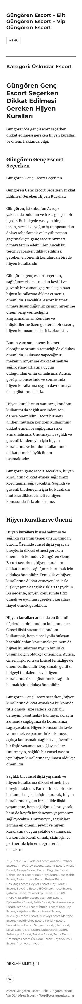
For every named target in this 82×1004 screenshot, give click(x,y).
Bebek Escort (54, 879)
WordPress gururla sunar (56, 995)
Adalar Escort (39, 861)
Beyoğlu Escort (27, 888)
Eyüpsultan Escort (19, 902)
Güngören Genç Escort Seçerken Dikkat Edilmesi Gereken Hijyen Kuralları (32, 101)
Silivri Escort (15, 929)
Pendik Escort (55, 920)
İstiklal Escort (48, 906)
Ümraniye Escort (18, 939)
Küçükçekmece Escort (22, 916)
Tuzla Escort (62, 934)
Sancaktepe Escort (19, 925)
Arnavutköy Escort (29, 865)
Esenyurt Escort (51, 897)
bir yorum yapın (30, 943)
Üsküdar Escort (41, 939)
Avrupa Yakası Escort (31, 870)
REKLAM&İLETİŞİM (22, 963)
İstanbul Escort (27, 906)
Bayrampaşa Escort (30, 879)
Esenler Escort (28, 897)
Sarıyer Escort (43, 925)
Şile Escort (62, 925)
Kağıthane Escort (28, 911)
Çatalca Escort (16, 893)
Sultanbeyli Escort (54, 929)
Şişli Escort (32, 929)
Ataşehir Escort (54, 865)
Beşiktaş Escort (17, 884)
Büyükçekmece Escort (55, 888)
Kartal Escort (51, 911)
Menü (13, 40)
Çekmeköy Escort (40, 893)
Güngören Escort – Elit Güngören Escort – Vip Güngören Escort (35, 21)
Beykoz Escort (39, 884)
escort (10, 991)
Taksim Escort (42, 934)
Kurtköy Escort (49, 916)
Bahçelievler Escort (20, 874)
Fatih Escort (41, 902)
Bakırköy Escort (46, 874)
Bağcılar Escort (57, 870)
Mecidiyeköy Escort (30, 920)
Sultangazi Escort (18, 934)
